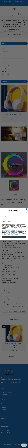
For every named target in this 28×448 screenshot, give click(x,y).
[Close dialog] (26, 209)
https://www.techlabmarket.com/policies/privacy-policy (12, 231)
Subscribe (14, 237)
